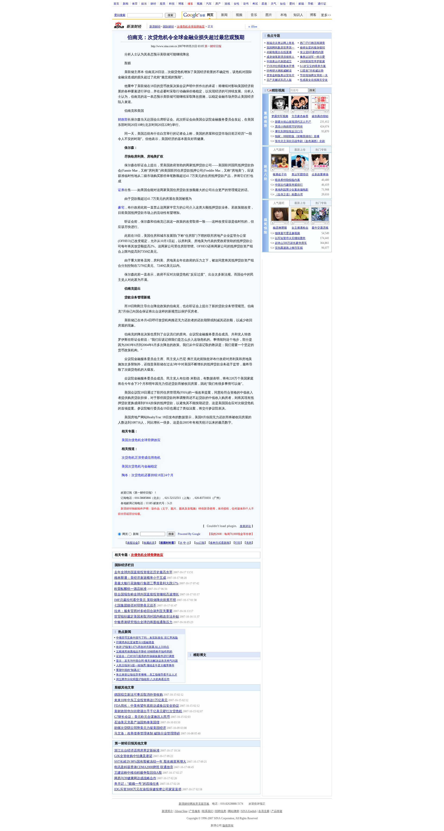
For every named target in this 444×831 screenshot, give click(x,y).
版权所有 (228, 825)
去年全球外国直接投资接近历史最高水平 (143, 572)
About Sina (181, 811)
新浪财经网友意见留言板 (194, 803)
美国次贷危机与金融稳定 (139, 466)
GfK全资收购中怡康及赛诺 (133, 756)
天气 (273, 3)
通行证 (322, 3)
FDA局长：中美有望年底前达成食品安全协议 (146, 705)
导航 (310, 3)
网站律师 (233, 811)
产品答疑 (276, 811)
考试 (255, 3)
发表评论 (245, 526)
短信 (283, 3)
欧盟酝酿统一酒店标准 (130, 589)
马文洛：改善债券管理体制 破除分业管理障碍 (147, 733)
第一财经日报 (213, 46)
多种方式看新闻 (219, 542)
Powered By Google (189, 534)
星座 (264, 3)
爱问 (292, 3)
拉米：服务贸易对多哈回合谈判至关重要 (143, 611)
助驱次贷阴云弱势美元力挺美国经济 (140, 728)
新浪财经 (154, 26)
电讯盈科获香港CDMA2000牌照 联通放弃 (143, 767)
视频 (199, 3)
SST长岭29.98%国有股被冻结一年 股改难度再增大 (150, 761)
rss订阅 (200, 542)
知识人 (298, 15)
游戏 (227, 3)
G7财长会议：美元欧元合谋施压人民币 (142, 717)
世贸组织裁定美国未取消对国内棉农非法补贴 (146, 616)
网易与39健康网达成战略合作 (135, 778)
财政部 (123, 119)
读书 (246, 3)
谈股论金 (132, 542)
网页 (125, 534)
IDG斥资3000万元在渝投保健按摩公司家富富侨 (148, 789)
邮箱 (301, 3)
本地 (283, 15)
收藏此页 (149, 542)
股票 (162, 3)
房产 (218, 3)
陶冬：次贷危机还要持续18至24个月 (147, 475)
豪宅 (121, 207)
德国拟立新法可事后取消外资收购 (138, 694)
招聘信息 (220, 811)
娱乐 (144, 3)
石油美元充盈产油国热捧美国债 (137, 722)
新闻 (125, 3)
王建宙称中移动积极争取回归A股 (138, 772)
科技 (172, 3)
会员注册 (263, 811)
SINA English (248, 811)
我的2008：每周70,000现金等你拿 (230, 534)
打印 (237, 542)
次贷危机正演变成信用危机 (141, 457)
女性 (236, 3)
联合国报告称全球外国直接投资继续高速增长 (146, 594)
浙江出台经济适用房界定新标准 (137, 750)
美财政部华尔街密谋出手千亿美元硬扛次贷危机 (148, 711)
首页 (116, 3)
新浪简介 (167, 811)
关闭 (249, 542)
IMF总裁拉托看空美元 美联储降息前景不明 (145, 600)
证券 (121, 190)
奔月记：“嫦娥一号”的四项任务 (136, 784)
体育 (135, 3)
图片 (268, 15)
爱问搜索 (119, 15)
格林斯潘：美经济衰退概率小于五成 (140, 577)
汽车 (209, 3)
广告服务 (194, 811)
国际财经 (168, 26)
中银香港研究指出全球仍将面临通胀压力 (143, 622)
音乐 (254, 15)
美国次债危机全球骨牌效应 (141, 440)
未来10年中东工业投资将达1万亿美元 (141, 700)
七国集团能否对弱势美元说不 (135, 605)
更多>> (326, 15)
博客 (181, 3)
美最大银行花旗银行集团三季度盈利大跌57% (146, 583)
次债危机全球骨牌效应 (191, 26)
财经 (153, 3)
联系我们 (207, 811)
